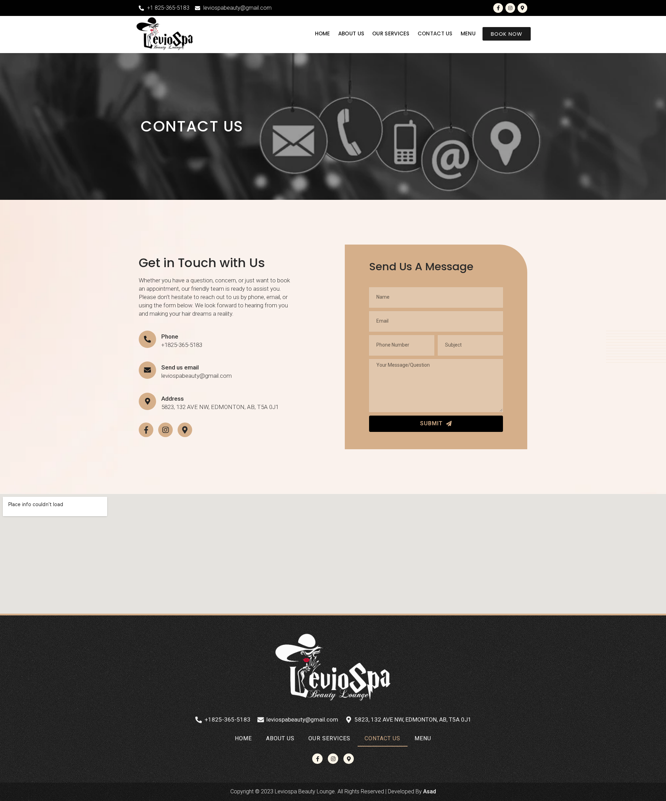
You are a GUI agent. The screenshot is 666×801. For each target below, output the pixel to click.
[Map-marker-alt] (522, 8)
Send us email (180, 367)
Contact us (435, 33)
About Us (351, 33)
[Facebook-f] (498, 8)
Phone (169, 336)
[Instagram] (510, 8)
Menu (468, 33)
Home (322, 33)
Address (172, 398)
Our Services (391, 33)
